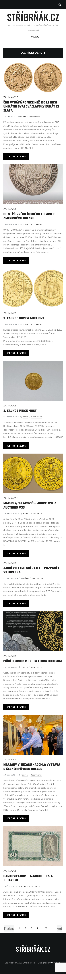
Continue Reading (16, 156)
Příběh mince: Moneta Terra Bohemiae (32, 661)
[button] (33, 36)
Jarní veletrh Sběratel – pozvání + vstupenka (31, 570)
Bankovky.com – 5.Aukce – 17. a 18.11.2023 (28, 878)
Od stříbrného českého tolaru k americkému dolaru (29, 216)
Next (59, 928)
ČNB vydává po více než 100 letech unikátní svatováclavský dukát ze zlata (31, 106)
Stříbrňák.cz (33, 17)
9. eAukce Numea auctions (23, 318)
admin (23, 116)
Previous (9, 928)
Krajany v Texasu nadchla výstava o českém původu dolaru (31, 766)
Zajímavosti (11, 97)
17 (46, 928)
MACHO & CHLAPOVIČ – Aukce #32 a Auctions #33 (29, 505)
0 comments (34, 116)
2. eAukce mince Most (20, 411)
